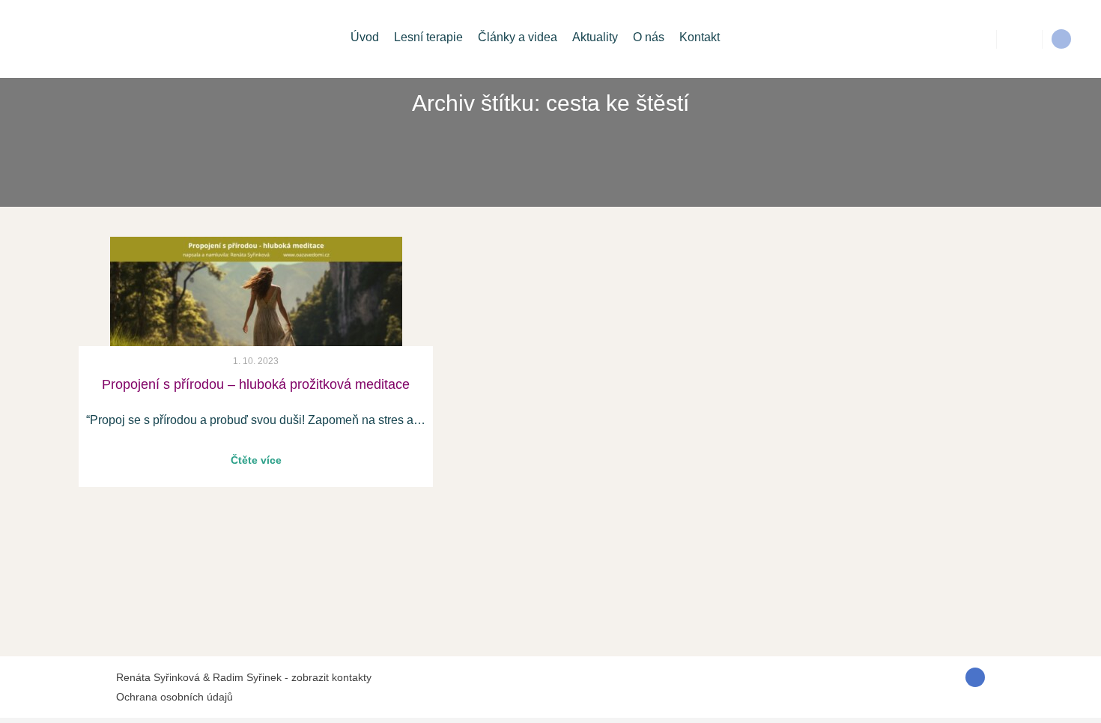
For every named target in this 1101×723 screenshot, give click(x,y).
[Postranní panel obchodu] (1019, 39)
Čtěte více (396, 497)
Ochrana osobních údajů (174, 697)
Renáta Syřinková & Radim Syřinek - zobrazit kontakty (243, 677)
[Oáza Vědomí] (56, 39)
